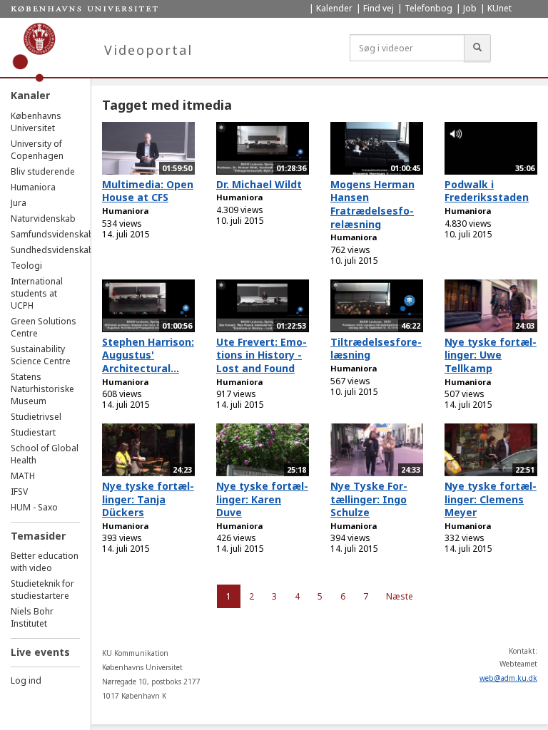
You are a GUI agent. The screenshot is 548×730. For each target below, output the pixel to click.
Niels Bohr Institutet (32, 617)
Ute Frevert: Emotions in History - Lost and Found (261, 355)
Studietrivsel (36, 417)
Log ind (26, 680)
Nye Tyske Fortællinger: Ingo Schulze (368, 499)
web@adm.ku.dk (508, 678)
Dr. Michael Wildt (259, 184)
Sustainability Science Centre (41, 355)
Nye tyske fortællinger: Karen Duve (262, 499)
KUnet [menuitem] (499, 8)
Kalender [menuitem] (334, 8)
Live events (40, 652)
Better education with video (44, 562)
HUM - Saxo (34, 507)
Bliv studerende (43, 171)
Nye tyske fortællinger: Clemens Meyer (491, 499)
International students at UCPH (37, 293)
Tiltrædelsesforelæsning (376, 348)
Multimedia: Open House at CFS (147, 191)
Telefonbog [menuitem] (428, 8)
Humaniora (33, 187)
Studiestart (33, 432)
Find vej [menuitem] (378, 8)
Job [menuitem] (470, 8)
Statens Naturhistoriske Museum (42, 389)
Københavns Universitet (36, 122)
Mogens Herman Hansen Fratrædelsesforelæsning (372, 204)
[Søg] (477, 47)
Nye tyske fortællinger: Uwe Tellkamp (491, 355)
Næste (399, 596)
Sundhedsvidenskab (52, 250)
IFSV (19, 491)
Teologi (26, 265)
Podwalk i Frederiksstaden (487, 191)
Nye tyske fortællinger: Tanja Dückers (148, 499)
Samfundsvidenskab (52, 234)
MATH (23, 476)
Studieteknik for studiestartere (42, 589)
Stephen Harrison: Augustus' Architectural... (148, 355)
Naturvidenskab (43, 218)
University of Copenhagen (37, 150)
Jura (18, 203)
